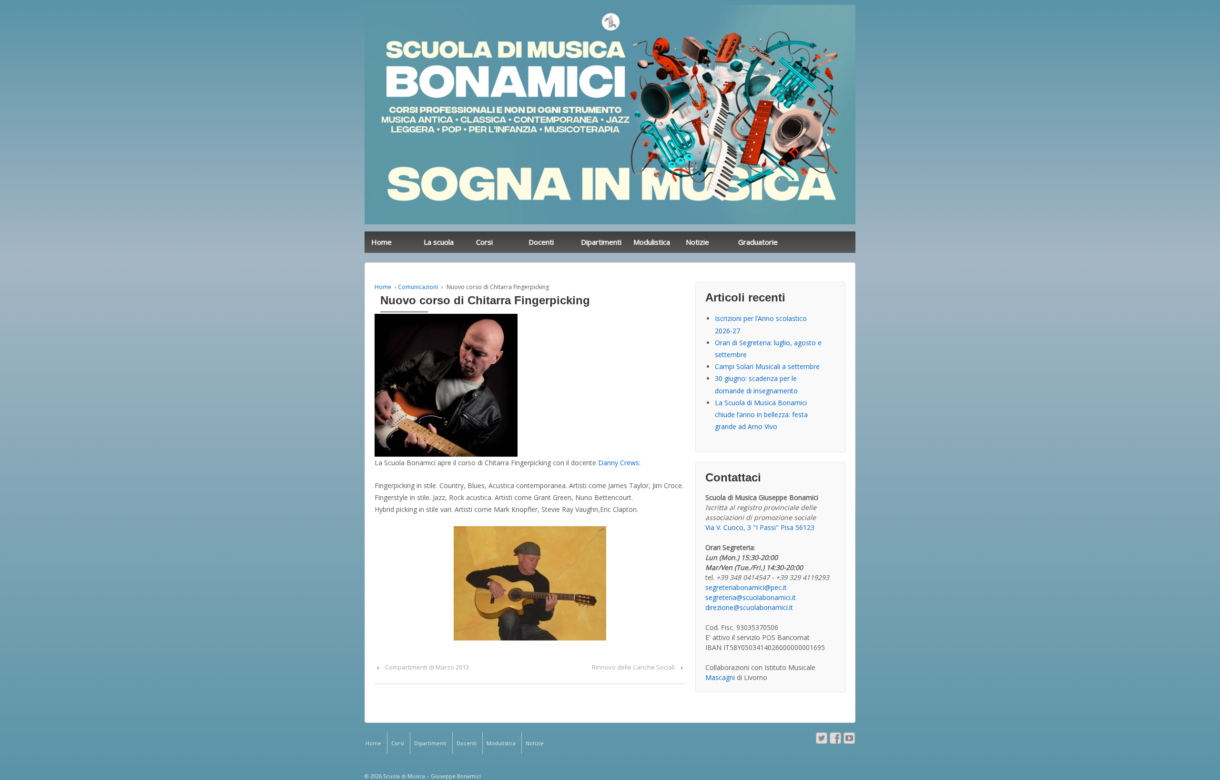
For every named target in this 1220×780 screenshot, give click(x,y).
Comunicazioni (418, 287)
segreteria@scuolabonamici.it (750, 597)
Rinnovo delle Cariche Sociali (633, 667)
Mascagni (720, 677)
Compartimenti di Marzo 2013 (427, 667)
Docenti (541, 242)
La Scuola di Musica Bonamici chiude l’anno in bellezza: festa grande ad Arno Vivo (761, 414)
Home (381, 242)
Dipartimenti (601, 242)
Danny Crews (618, 462)
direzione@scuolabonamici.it (749, 607)
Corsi (484, 242)
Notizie (697, 242)
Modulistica (651, 242)
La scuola (439, 242)
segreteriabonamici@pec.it (746, 587)
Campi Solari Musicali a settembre (767, 366)
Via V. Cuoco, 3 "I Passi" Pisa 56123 (759, 527)
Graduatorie (758, 242)
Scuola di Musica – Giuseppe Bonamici (431, 776)
